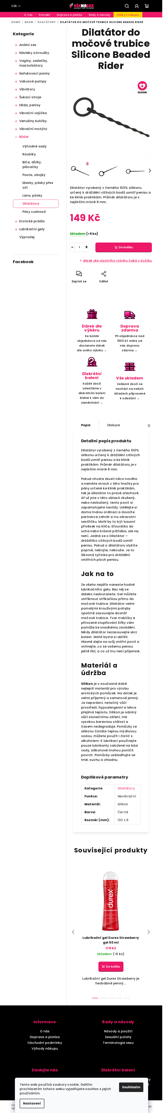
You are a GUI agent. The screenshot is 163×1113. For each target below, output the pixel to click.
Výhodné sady (34, 146)
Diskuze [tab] (113, 425)
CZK (14, 6)
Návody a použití (118, 1031)
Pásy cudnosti (34, 211)
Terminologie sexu (118, 1042)
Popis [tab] (86, 425)
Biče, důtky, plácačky (32, 164)
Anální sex (27, 45)
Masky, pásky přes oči (37, 185)
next (149, 932)
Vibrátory (27, 89)
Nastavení (32, 1103)
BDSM (24, 137)
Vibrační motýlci (33, 129)
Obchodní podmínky (44, 1042)
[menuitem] (28, 15)
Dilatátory (31, 203)
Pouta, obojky (34, 175)
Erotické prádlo (32, 221)
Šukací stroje (30, 97)
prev (73, 932)
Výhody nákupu (45, 1048)
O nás (45, 1031)
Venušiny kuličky (33, 121)
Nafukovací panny (34, 73)
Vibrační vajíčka (33, 113)
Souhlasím (131, 1087)
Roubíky (29, 154)
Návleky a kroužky (34, 53)
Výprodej (27, 237)
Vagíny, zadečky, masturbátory (33, 63)
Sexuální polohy (118, 1037)
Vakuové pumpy (33, 81)
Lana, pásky (32, 195)
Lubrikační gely (32, 229)
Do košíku (126, 247)
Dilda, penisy (30, 105)
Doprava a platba (45, 1037)
